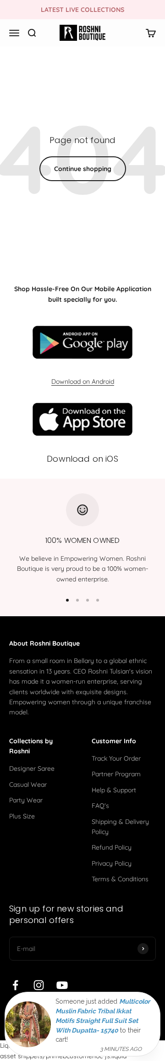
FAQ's (100, 805)
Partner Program (116, 774)
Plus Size (22, 816)
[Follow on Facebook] (15, 985)
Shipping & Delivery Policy (120, 827)
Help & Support (114, 790)
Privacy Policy (112, 863)
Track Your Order (116, 758)
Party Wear (26, 800)
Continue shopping (82, 169)
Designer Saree (32, 768)
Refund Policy (112, 847)
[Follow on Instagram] (39, 985)
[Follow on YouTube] (62, 985)
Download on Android (82, 381)
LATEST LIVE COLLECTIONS (82, 10)
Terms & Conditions (120, 879)
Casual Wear (28, 784)
